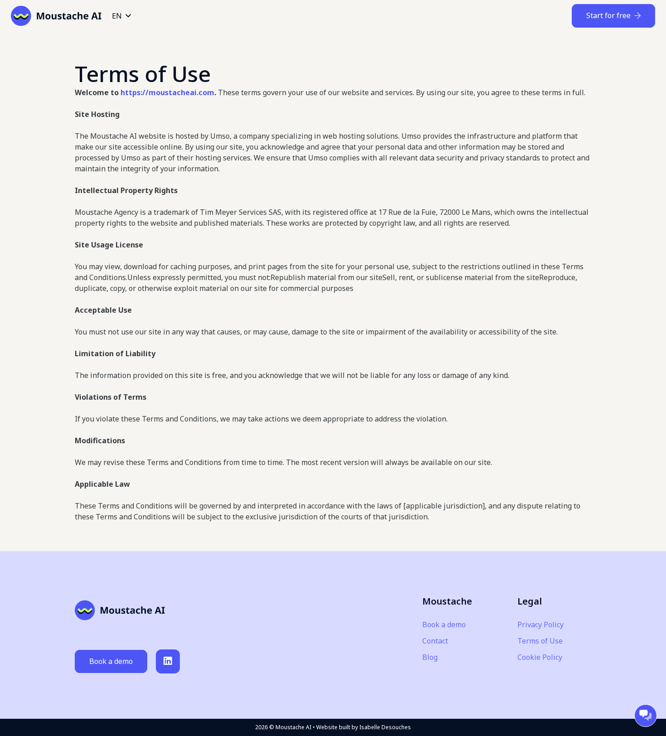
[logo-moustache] (56, 16)
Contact (435, 641)
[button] (121, 16)
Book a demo (444, 624)
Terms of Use (540, 641)
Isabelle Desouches (385, 727)
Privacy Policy (540, 624)
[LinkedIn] (168, 661)
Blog (430, 657)
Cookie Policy (539, 657)
